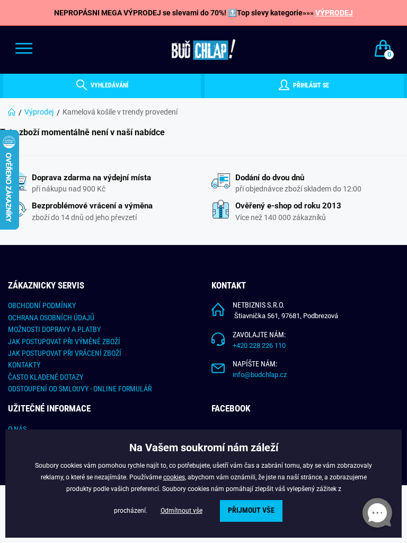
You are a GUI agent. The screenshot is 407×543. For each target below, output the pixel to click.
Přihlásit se (310, 85)
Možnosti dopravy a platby (54, 329)
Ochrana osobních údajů (51, 317)
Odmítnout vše (181, 510)
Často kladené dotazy (45, 377)
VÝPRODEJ (334, 12)
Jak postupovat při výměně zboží (64, 341)
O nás (17, 429)
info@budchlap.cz (260, 375)
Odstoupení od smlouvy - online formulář (80, 388)
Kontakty (24, 365)
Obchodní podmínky (42, 305)
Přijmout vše (251, 510)
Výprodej (39, 112)
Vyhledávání (108, 85)
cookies (174, 477)
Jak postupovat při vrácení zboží (64, 353)
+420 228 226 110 (259, 345)
